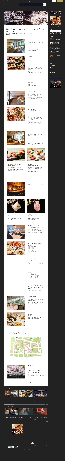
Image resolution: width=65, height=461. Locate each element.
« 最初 (22, 382)
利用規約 (35, 445)
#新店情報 (51, 33)
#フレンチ (60, 32)
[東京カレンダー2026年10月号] (17, 428)
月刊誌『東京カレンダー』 (48, 445)
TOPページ (25, 445)
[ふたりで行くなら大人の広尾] (55, 20)
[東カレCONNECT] (32, 4)
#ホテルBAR (53, 32)
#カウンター (58, 33)
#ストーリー (54, 33)
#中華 (50, 32)
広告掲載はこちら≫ (59, 26)
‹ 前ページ (25, 382)
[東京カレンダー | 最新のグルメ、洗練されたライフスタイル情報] (8, 1)
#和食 (61, 33)
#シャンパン (57, 32)
